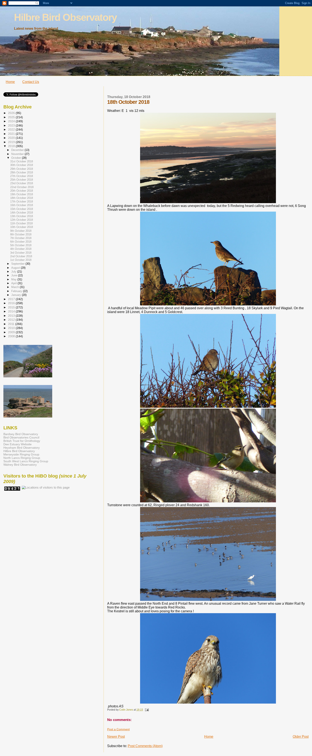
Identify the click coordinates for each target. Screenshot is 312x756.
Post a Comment (118, 729)
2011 (11, 324)
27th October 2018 (21, 176)
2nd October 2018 (21, 256)
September (18, 263)
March (15, 287)
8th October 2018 (20, 234)
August (16, 267)
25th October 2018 (21, 179)
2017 (12, 299)
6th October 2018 (20, 241)
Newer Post (116, 736)
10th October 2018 (21, 227)
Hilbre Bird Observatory (65, 17)
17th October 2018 (21, 201)
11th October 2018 (21, 223)
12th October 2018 (21, 219)
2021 (12, 133)
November (18, 154)
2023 (12, 125)
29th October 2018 (21, 168)
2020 (12, 137)
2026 (12, 113)
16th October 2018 (21, 205)
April (14, 283)
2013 (12, 315)
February (17, 291)
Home (10, 82)
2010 (12, 328)
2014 (12, 311)
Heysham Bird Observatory (21, 447)
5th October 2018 (20, 245)
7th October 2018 (20, 238)
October (16, 157)
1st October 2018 (20, 260)
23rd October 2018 (21, 183)
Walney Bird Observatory (20, 464)
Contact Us (30, 82)
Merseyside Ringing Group (21, 454)
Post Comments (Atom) (145, 746)
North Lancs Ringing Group (21, 458)
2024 (12, 121)
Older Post (301, 736)
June (14, 275)
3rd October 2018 (20, 252)
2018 (12, 146)
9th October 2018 (20, 230)
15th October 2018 (21, 209)
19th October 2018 (21, 194)
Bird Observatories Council (21, 437)
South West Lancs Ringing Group (25, 461)
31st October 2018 (21, 161)
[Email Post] (146, 709)
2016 (12, 303)
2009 (12, 332)
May (14, 279)
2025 (12, 117)
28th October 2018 (21, 172)
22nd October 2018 (22, 187)
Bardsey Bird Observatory (20, 434)
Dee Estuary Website (17, 444)
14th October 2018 (21, 212)
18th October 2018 (21, 198)
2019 (12, 142)
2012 (12, 319)
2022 (12, 129)
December (18, 150)
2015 (12, 307)
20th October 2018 (21, 190)
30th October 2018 (21, 165)
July (14, 271)
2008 (12, 336)
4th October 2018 (20, 248)
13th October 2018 (21, 216)
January (16, 294)
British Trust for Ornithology (21, 441)
